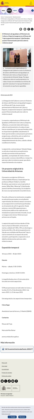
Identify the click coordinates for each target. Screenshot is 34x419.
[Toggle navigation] (31, 3)
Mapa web (4, 362)
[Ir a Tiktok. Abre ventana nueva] (9, 381)
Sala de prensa (16, 17)
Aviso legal (4, 366)
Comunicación (8, 17)
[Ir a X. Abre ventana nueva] (5, 381)
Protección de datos (7, 372)
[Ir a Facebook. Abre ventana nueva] (16, 381)
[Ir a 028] (15, 10)
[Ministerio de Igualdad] (5, 3)
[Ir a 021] (9, 10)
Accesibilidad (5, 369)
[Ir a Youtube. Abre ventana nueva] (12, 381)
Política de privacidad (6, 414)
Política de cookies (6, 376)
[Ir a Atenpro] (20, 10)
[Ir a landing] (32, 10)
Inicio (2, 17)
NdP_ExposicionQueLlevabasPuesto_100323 (18, 349)
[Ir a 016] (3, 10)
